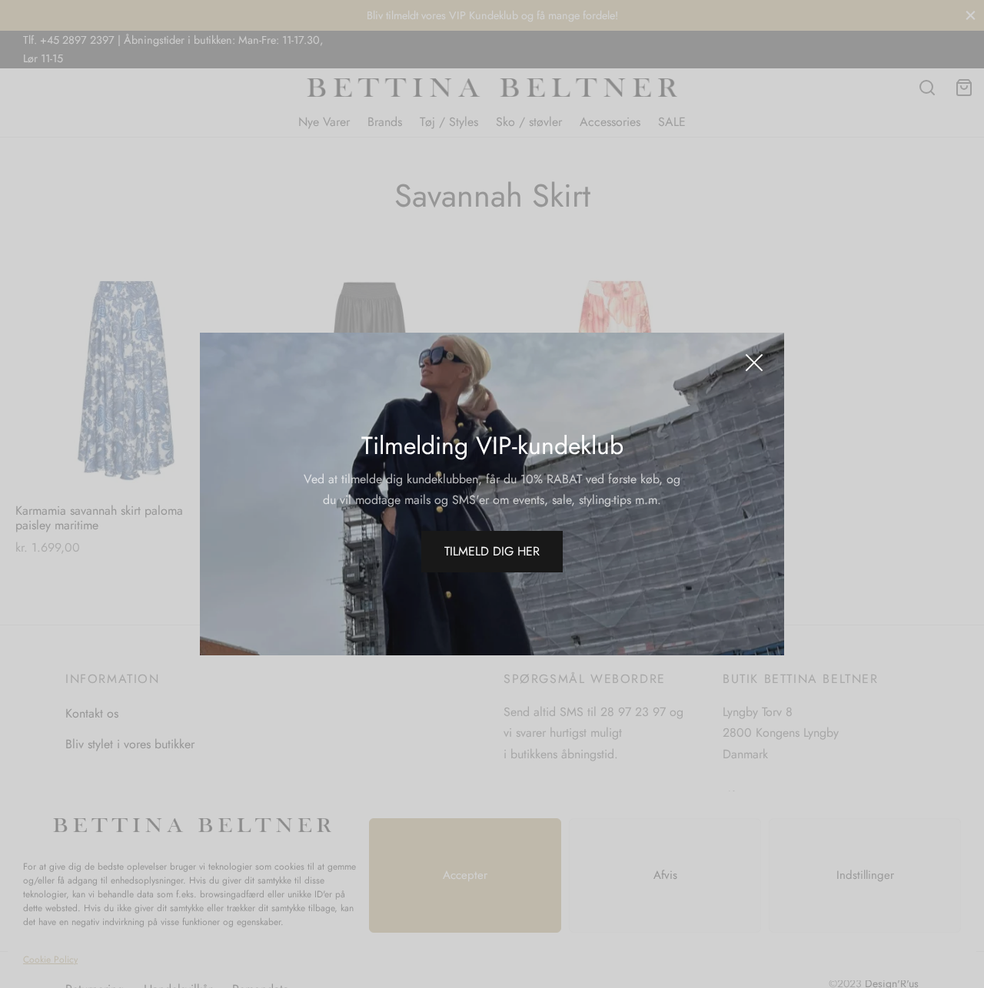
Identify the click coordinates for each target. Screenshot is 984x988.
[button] (492, 551)
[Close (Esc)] (754, 362)
